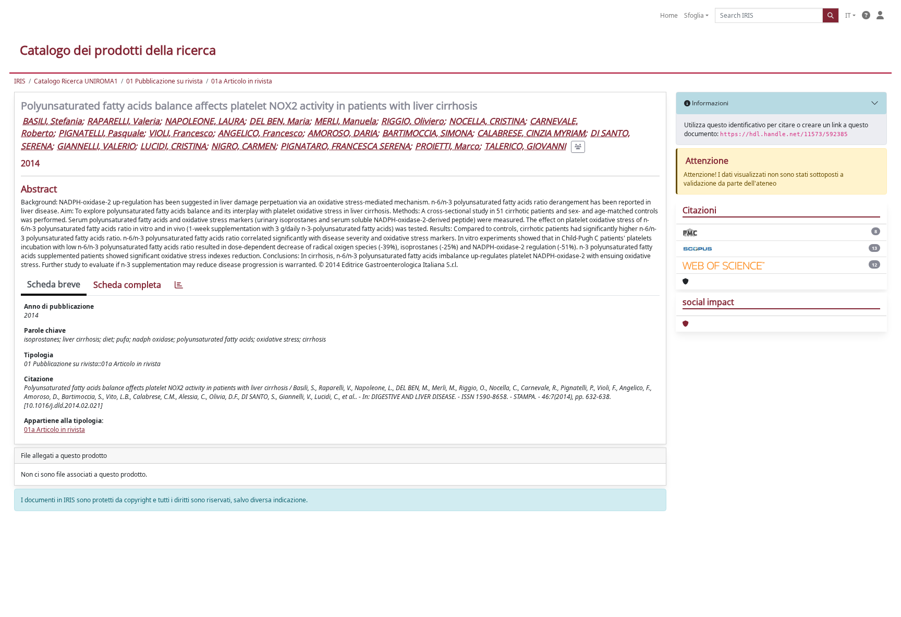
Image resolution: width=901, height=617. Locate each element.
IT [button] (848, 15)
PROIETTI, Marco (447, 146)
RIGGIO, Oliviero (412, 121)
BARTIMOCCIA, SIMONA (427, 133)
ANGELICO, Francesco (260, 133)
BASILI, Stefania (52, 121)
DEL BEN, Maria (279, 121)
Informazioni (709, 103)
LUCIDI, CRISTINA (173, 146)
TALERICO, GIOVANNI (525, 146)
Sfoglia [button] (694, 15)
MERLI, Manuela (345, 121)
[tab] (179, 285)
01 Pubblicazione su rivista (164, 81)
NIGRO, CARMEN (243, 146)
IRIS (20, 81)
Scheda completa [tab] (127, 285)
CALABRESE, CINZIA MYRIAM (531, 133)
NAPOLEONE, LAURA (204, 121)
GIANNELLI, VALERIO (96, 146)
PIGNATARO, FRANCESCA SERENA (345, 146)
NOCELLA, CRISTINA (487, 121)
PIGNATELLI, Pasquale (100, 133)
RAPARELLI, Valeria (123, 121)
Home (669, 15)
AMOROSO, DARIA (342, 133)
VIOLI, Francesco (181, 133)
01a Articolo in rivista (241, 81)
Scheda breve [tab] (53, 284)
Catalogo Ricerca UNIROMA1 (76, 81)
